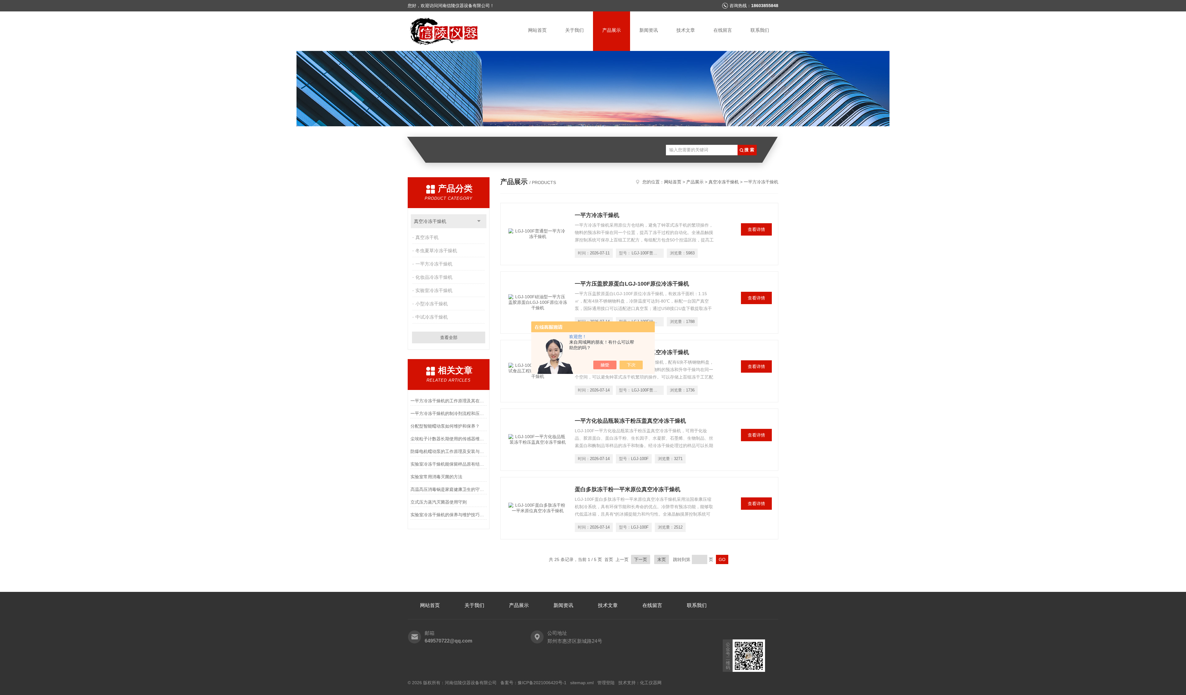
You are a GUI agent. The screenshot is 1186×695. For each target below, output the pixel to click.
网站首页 (537, 30)
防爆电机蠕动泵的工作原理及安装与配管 (448, 451)
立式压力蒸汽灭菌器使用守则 (438, 502)
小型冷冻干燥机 (431, 303)
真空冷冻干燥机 (430, 221)
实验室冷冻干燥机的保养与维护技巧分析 (448, 514)
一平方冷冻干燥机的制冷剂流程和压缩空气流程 (448, 413)
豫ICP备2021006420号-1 (542, 682)
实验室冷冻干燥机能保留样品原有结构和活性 (448, 464)
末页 (661, 559)
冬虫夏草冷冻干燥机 (436, 250)
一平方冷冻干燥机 (433, 263)
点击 (478, 221)
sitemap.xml (582, 682)
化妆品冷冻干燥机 (433, 277)
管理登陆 (606, 682)
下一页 (640, 559)
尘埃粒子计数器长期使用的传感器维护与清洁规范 (448, 438)
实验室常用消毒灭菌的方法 (436, 476)
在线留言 (722, 30)
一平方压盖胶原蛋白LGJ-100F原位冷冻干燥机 (632, 284)
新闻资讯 (648, 30)
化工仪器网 (651, 682)
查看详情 (756, 229)
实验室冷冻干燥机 (433, 290)
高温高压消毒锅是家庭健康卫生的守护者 (448, 489)
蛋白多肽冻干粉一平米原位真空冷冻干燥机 (627, 489)
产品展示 (611, 30)
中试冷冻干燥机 (431, 317)
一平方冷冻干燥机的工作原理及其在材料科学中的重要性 (448, 400)
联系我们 (760, 30)
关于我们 (574, 30)
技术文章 (685, 30)
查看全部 (448, 337)
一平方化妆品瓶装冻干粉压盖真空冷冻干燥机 (630, 421)
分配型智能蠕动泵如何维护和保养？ (445, 426)
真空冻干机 (427, 237)
